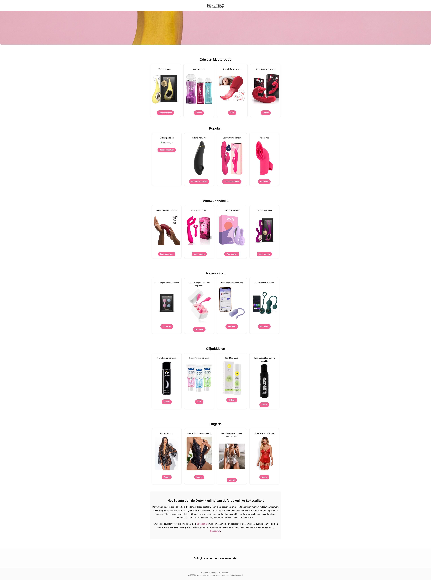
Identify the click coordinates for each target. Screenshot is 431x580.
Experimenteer (165, 113)
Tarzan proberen (231, 181)
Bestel (264, 404)
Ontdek (232, 400)
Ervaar (199, 113)
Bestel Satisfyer (167, 150)
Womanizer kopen (199, 181)
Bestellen (264, 181)
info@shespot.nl (237, 575)
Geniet (266, 113)
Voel (232, 113)
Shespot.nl (202, 524)
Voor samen (199, 254)
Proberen (167, 326)
